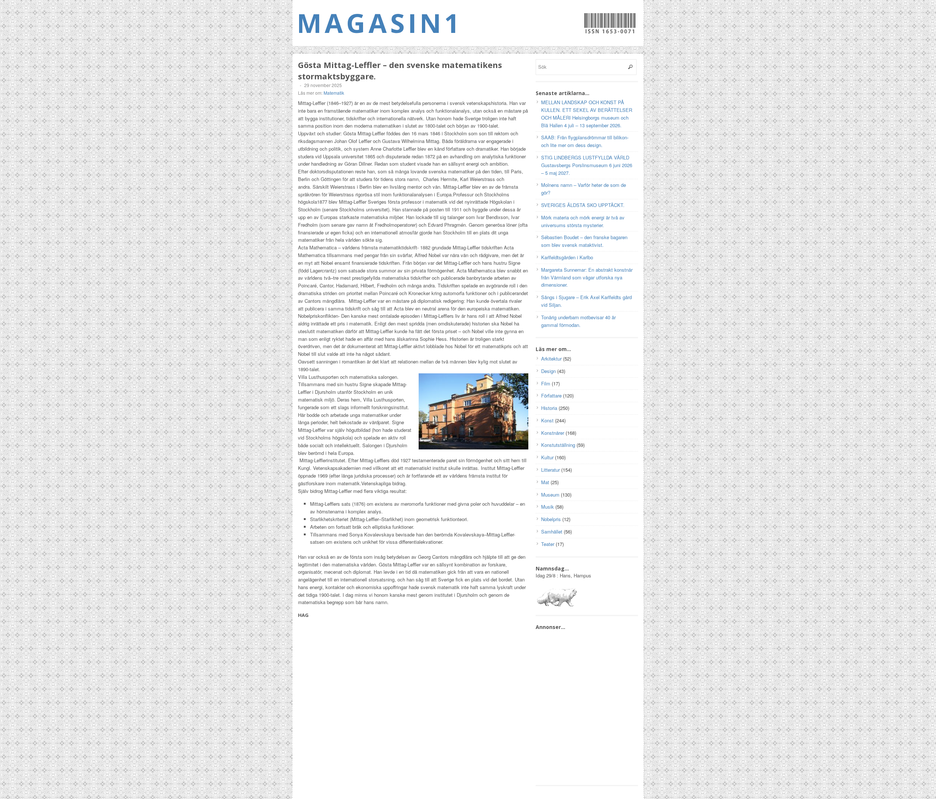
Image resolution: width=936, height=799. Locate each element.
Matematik (334, 93)
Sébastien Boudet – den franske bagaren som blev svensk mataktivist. (584, 241)
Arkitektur (551, 358)
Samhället (551, 531)
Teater (547, 543)
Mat (545, 482)
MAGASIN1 (380, 23)
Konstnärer (552, 432)
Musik (547, 506)
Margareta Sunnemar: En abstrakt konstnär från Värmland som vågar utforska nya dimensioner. (587, 277)
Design (548, 371)
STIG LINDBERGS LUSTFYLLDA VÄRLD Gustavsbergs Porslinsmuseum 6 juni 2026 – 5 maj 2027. (586, 165)
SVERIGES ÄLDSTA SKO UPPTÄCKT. (582, 204)
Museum (550, 494)
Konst (547, 420)
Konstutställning (558, 444)
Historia (549, 407)
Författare (551, 395)
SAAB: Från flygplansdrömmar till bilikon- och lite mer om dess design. (585, 141)
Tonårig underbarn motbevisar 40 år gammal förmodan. (578, 321)
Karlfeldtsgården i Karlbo (567, 257)
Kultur (547, 457)
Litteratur (550, 469)
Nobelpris (551, 519)
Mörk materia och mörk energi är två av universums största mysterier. (582, 221)
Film (545, 383)
